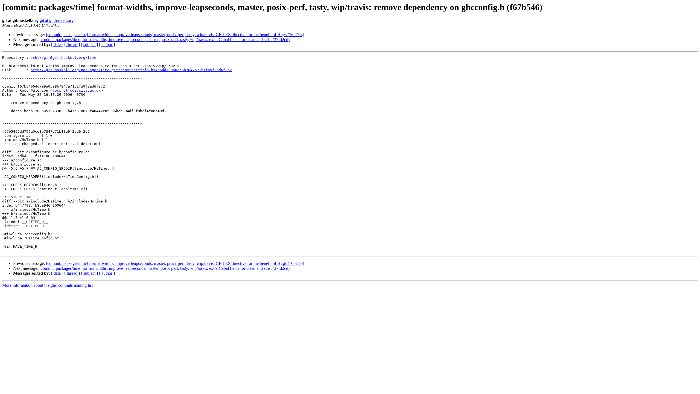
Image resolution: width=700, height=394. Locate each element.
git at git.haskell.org (57, 20)
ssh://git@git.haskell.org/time (63, 58)
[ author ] (107, 44)
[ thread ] (72, 44)
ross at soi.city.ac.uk (76, 90)
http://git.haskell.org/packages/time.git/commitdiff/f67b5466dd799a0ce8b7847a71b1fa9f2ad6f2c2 (131, 70)
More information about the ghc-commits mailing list (47, 285)
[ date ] (57, 44)
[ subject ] (89, 44)
